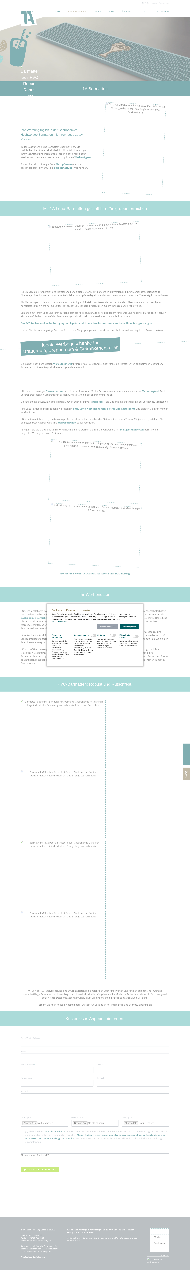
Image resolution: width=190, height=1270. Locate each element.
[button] (107, 626)
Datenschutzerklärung (61, 622)
